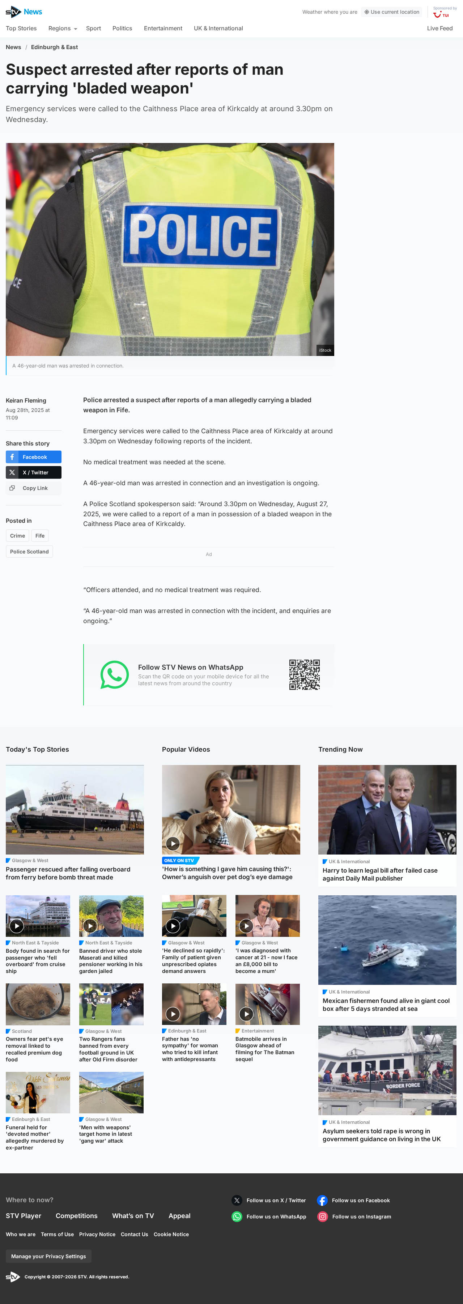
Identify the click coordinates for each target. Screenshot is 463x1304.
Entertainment (163, 28)
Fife (39, 536)
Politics (122, 28)
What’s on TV (133, 1216)
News (13, 47)
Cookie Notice (171, 1234)
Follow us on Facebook (361, 1200)
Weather (312, 12)
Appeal (180, 1216)
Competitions (77, 1216)
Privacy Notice (97, 1234)
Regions (59, 28)
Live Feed (440, 28)
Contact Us (134, 1234)
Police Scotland (29, 551)
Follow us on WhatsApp (276, 1216)
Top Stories (21, 28)
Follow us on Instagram (361, 1216)
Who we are (20, 1234)
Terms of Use (57, 1234)
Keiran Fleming (26, 400)
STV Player (23, 1216)
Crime (17, 536)
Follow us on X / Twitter (276, 1200)
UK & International (218, 28)
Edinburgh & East (54, 47)
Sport (93, 28)
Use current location (395, 12)
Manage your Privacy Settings (48, 1256)
